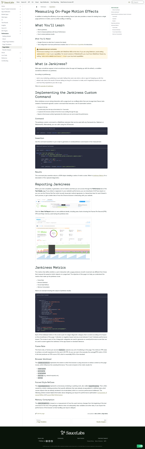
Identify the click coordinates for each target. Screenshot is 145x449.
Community (60, 438)
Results (113, 21)
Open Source (80, 438)
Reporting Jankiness (115, 23)
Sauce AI (23, 2)
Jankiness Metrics (98, 175)
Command (114, 16)
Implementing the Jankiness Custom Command (121, 14)
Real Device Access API (67, 2)
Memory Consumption (117, 34)
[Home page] (36, 7)
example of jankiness (46, 86)
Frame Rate (114, 27)
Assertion (114, 18)
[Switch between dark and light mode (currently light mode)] (129, 2)
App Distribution (44, 2)
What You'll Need (116, 9)
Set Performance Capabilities (76, 44)
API (29, 2)
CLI (32, 2)
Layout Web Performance (54, 395)
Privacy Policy (90, 441)
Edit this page (40, 413)
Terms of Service (99, 441)
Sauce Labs (41, 438)
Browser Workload (116, 29)
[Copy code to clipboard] (105, 133)
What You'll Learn (114, 7)
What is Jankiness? (115, 12)
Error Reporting (55, 2)
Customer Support (103, 438)
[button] (11, 6)
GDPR (105, 441)
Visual (36, 2)
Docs (18, 2)
